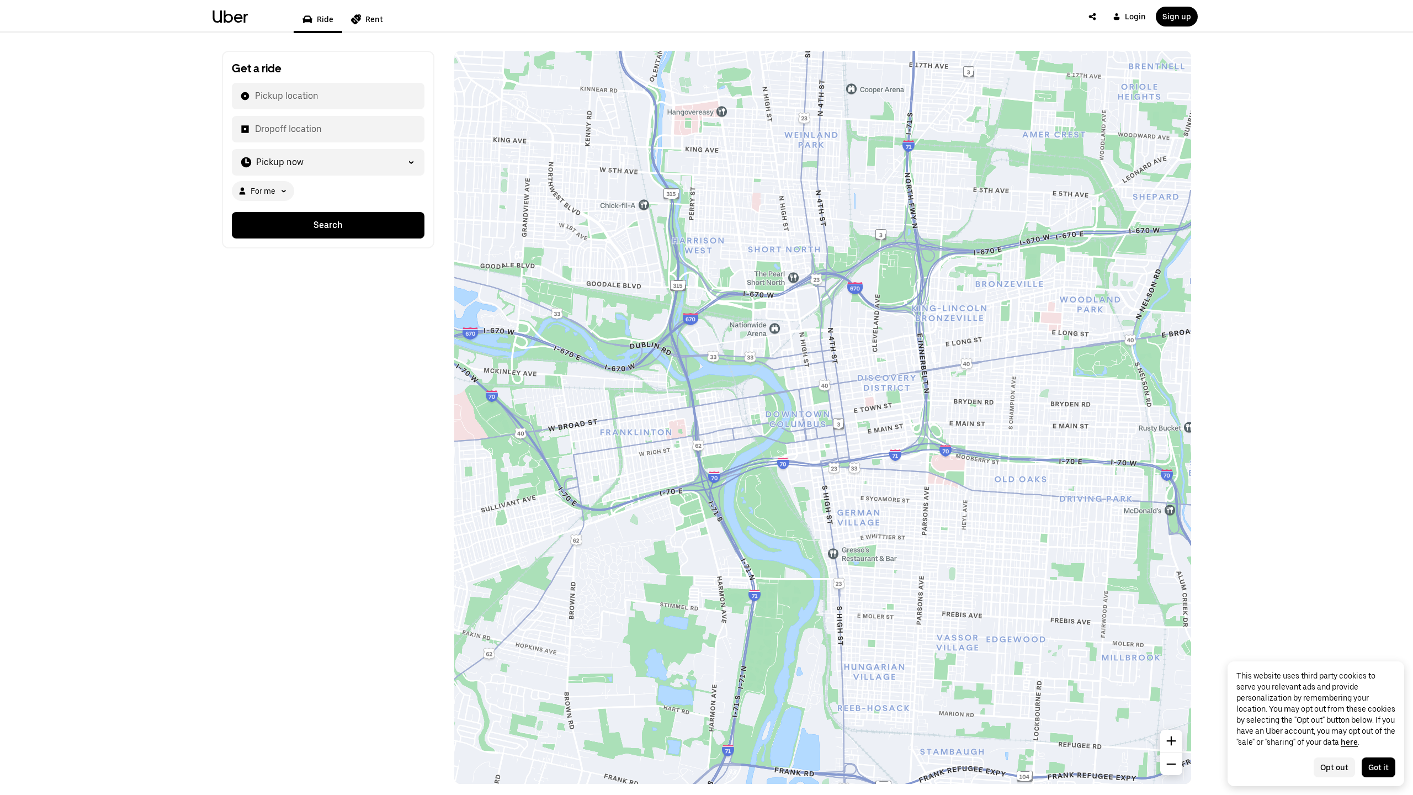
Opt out (1334, 767)
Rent (374, 19)
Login (1135, 16)
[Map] (822, 417)
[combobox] (254, 96)
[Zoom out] (1171, 764)
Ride (325, 19)
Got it (1378, 767)
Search (328, 225)
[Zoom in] (1171, 741)
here (1349, 742)
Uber (230, 16)
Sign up (1176, 16)
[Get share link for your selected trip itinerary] (1092, 16)
